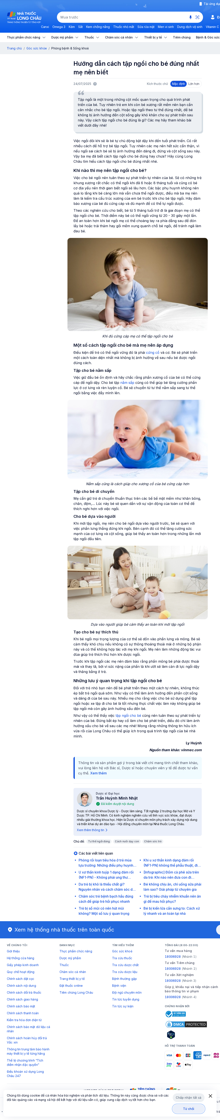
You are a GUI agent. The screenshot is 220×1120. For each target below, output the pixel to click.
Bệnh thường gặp (124, 979)
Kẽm (72, 27)
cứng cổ (152, 352)
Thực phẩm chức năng (76, 951)
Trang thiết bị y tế (72, 979)
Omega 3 (58, 27)
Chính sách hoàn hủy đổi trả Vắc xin (27, 1040)
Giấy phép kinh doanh (23, 965)
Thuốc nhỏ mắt (123, 27)
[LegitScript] (186, 1034)
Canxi (45, 27)
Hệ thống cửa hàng (20, 958)
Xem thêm (98, 773)
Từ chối (188, 1109)
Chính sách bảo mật (21, 1006)
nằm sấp (127, 382)
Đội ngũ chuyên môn (127, 992)
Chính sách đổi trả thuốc (24, 992)
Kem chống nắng (98, 27)
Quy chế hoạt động (20, 972)
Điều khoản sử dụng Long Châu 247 (25, 1074)
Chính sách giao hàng (22, 999)
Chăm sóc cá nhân (73, 972)
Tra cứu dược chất (125, 965)
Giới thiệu (13, 951)
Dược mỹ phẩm (70, 958)
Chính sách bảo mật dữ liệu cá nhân (28, 1029)
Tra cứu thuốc (122, 958)
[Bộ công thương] (175, 1014)
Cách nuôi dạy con (127, 841)
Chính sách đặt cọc (20, 979)
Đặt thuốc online (71, 985)
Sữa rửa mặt (146, 27)
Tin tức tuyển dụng (125, 999)
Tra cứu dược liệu (124, 972)
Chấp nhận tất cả (188, 1097)
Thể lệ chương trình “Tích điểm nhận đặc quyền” (25, 1062)
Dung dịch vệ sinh (189, 27)
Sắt (80, 27)
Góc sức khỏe (36, 48)
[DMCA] (186, 1024)
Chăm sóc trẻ (153, 841)
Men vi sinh (166, 27)
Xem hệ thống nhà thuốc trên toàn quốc (64, 930)
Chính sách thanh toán (23, 1013)
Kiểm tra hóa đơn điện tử (24, 1020)
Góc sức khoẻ (122, 951)
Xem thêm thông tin (90, 830)
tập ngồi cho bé (128, 715)
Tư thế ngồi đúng (99, 841)
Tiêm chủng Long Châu (76, 992)
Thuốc (64, 965)
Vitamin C (212, 27)
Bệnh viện (119, 985)
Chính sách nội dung (21, 985)
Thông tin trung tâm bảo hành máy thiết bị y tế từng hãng (28, 1051)
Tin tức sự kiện (122, 1006)
